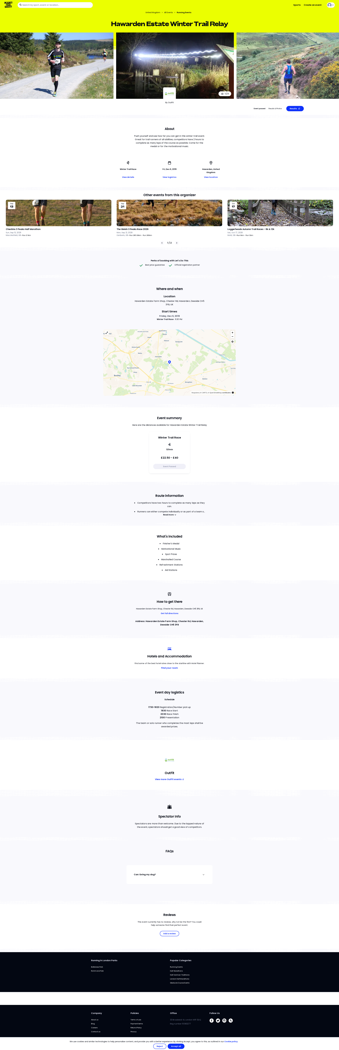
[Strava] (232, 1023)
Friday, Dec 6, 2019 (169, 316)
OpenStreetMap (215, 393)
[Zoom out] (232, 336)
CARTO (204, 393)
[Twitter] (219, 1023)
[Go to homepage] (8, 5)
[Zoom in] (232, 333)
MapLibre (195, 393)
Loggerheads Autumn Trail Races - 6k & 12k (251, 229)
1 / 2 (169, 242)
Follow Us (214, 1013)
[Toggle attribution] (232, 392)
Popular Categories (180, 960)
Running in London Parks (104, 960)
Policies (135, 1013)
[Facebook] (212, 1023)
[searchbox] (55, 5)
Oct (233, 204)
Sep (11, 204)
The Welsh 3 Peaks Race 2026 (132, 229)
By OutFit (169, 102)
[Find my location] (232, 342)
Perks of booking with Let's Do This (169, 260)
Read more (168, 514)
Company (96, 1013)
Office (173, 1013)
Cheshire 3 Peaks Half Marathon (23, 229)
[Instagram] (225, 1023)
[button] (169, 362)
